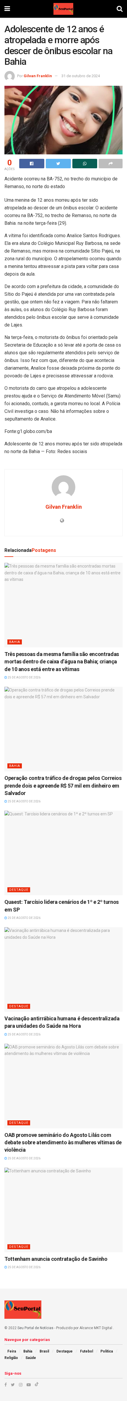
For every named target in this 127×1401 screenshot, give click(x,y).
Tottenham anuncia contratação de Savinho (56, 1259)
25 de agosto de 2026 (23, 677)
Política (106, 1351)
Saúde (30, 1358)
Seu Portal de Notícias (35, 1328)
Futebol (86, 1351)
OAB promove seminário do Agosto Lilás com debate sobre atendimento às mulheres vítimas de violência (63, 1142)
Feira (11, 1351)
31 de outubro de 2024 (80, 76)
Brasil (44, 1351)
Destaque (18, 890)
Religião (11, 1358)
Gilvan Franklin (38, 76)
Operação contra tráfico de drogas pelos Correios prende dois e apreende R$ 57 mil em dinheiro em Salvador (63, 785)
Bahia (14, 642)
